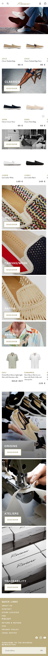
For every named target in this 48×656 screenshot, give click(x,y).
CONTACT (7, 609)
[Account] (40, 3)
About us (7, 606)
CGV (4, 626)
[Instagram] (40, 637)
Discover (12, 88)
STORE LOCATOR (10, 612)
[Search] (7, 3)
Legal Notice (9, 633)
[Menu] (2, 3)
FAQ (4, 616)
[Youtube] (44, 637)
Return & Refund (12, 623)
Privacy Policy (10, 629)
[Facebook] (36, 637)
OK (41, 650)
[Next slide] (43, 51)
